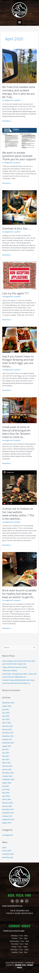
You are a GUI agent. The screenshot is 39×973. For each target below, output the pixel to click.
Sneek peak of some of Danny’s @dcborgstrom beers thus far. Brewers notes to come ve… (16, 432)
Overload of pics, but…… (16, 228)
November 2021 (8, 736)
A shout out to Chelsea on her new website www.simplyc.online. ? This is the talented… (18, 513)
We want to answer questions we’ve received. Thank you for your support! (19, 156)
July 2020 (5, 786)
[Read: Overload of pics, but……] (19, 207)
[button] (19, 22)
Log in (4, 847)
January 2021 (7, 769)
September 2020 (8, 779)
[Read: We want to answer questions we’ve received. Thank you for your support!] (19, 138)
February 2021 (7, 766)
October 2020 (7, 776)
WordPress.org (7, 857)
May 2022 (5, 716)
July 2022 (5, 709)
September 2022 (8, 703)
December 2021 (8, 733)
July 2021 (5, 749)
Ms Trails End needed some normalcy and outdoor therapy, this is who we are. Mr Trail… (18, 92)
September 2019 (8, 819)
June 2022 (5, 713)
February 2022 (7, 726)
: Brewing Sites (20, 965)
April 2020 (6, 796)
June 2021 (5, 753)
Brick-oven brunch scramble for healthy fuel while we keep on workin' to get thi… (19, 594)
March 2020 (6, 799)
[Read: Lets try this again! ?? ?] (19, 275)
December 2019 (8, 809)
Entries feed (6, 851)
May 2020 (5, 793)
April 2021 (6, 759)
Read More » (6, 121)
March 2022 (6, 723)
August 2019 (6, 823)
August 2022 (6, 706)
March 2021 (6, 763)
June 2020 (5, 789)
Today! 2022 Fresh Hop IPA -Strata (14, 667)
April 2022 (6, 719)
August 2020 (6, 783)
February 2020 (7, 803)
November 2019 (8, 813)
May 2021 (5, 756)
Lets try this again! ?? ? (15, 293)
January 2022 (7, 729)
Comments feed (8, 854)
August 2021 (6, 746)
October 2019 (7, 816)
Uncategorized (7, 100)
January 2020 (7, 806)
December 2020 (8, 773)
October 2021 (7, 739)
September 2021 (8, 743)
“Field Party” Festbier (9, 670)
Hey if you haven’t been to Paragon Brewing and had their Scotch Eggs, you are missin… (17, 361)
